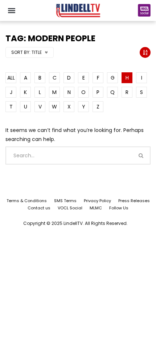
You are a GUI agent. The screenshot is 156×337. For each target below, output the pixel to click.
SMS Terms (65, 201)
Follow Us (118, 208)
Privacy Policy (97, 201)
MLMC (96, 208)
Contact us (39, 208)
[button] (11, 10)
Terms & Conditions (27, 201)
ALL (11, 77)
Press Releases (134, 201)
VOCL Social (70, 208)
